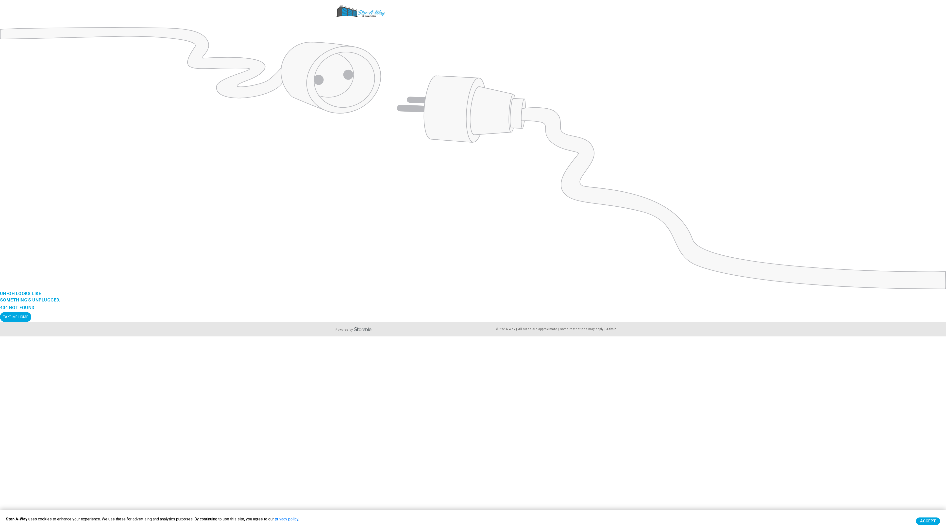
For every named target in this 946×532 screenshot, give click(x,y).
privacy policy (286, 519)
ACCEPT (928, 521)
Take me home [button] (15, 317)
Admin (611, 329)
